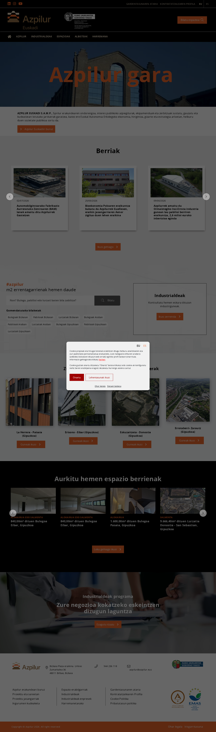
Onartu (77, 377)
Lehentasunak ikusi (99, 377)
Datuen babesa (114, 386)
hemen (102, 359)
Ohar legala (100, 386)
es (144, 345)
